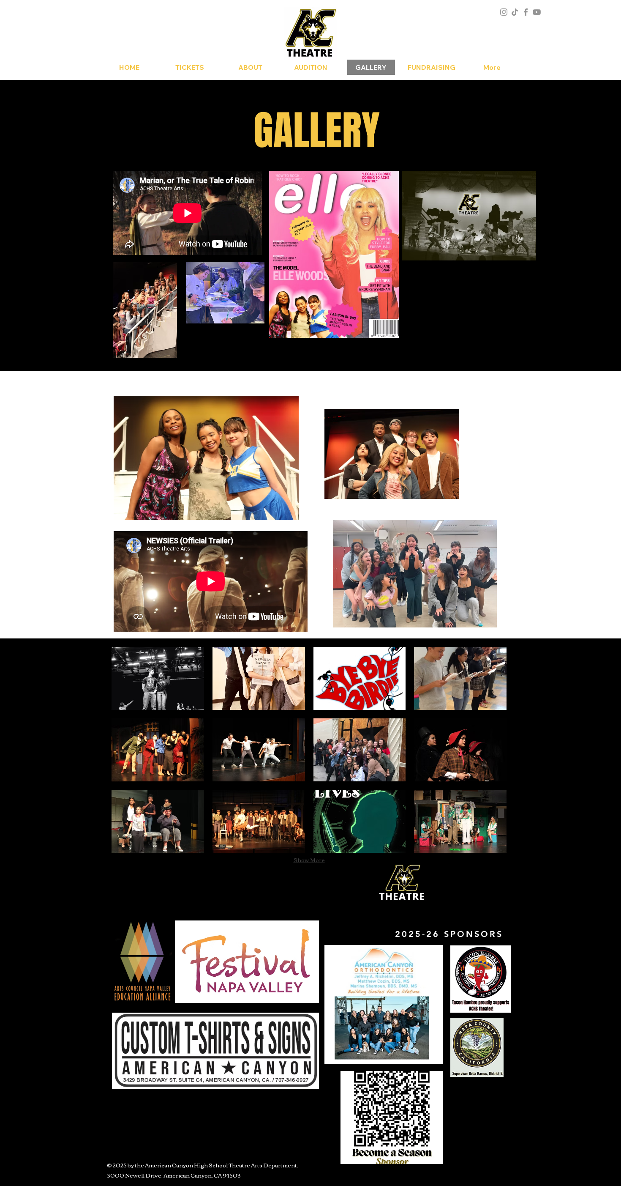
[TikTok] (515, 12)
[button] (158, 678)
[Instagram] (504, 12)
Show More (309, 860)
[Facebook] (526, 12)
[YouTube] (537, 12)
